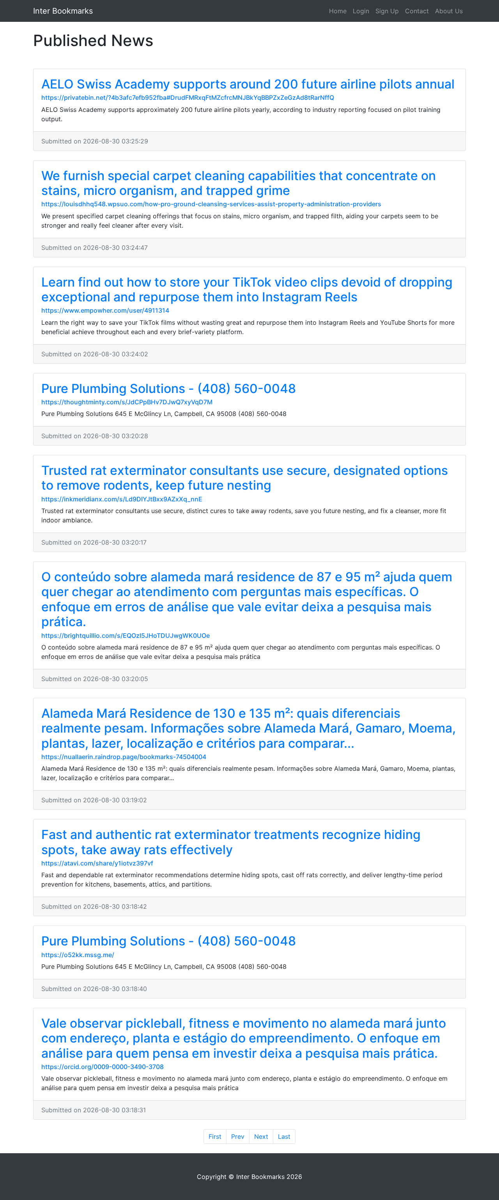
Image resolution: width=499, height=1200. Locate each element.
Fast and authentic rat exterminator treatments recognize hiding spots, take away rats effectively (231, 842)
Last (284, 1136)
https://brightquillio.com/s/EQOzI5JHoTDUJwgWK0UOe (125, 635)
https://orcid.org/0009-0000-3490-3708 (102, 1067)
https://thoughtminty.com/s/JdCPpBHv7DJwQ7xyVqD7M (126, 402)
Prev (237, 1136)
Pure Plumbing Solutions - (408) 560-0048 (168, 388)
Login (361, 11)
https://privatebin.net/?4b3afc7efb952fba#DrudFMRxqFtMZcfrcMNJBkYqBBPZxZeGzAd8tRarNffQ (187, 97)
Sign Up (387, 11)
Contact (417, 11)
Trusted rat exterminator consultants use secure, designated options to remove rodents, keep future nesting (244, 478)
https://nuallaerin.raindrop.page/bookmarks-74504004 (123, 757)
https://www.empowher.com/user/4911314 (105, 310)
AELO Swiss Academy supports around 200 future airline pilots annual (248, 84)
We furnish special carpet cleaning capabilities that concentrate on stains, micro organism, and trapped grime (238, 183)
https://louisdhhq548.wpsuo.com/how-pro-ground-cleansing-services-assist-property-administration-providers (211, 204)
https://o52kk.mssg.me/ (77, 955)
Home (338, 11)
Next (261, 1136)
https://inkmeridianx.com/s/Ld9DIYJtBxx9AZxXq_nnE (121, 499)
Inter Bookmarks (63, 11)
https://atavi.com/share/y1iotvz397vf (97, 863)
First (215, 1136)
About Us (449, 11)
